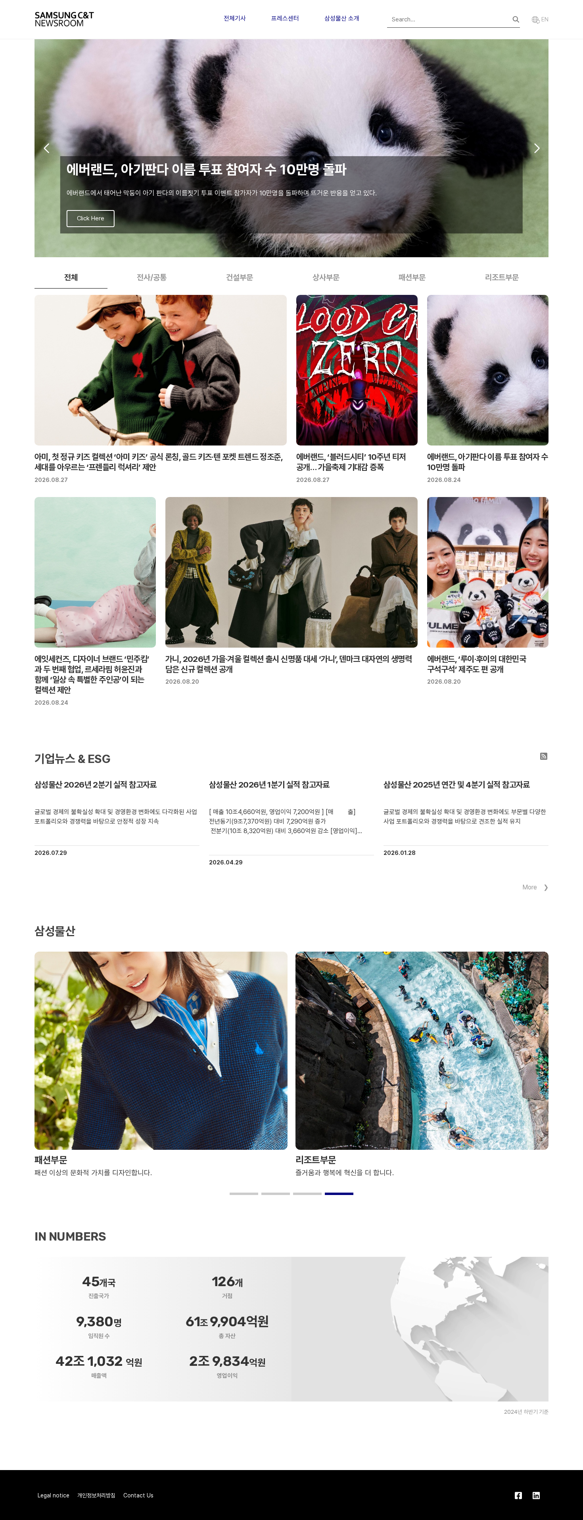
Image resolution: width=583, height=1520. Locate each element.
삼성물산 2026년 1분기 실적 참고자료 (269, 785)
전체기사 (235, 18)
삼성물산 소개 (341, 18)
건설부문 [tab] (239, 277)
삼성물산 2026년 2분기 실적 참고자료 (96, 785)
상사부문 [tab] (326, 277)
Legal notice (53, 1495)
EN (544, 19)
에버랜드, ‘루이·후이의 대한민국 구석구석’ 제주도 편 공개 (476, 664)
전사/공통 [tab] (152, 277)
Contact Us (138, 1495)
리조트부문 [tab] (502, 277)
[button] (278, 248)
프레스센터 (285, 18)
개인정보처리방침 (96, 1495)
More (529, 887)
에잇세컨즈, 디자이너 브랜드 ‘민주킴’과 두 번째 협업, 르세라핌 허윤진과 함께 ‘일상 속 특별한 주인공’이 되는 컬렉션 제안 (92, 674)
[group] (291, 148)
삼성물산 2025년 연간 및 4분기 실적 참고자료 (457, 785)
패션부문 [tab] (412, 277)
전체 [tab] (71, 277)
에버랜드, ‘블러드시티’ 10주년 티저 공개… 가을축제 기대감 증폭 (351, 462)
